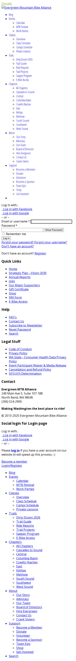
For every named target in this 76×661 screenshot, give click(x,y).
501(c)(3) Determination (25, 374)
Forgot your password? (17, 242)
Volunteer (21, 178)
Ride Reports (22, 68)
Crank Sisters (22, 161)
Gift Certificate (19, 289)
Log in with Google (15, 213)
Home (13, 269)
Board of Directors (24, 149)
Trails (11, 55)
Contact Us (21, 157)
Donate (6, 3)
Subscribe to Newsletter (25, 325)
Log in (6, 238)
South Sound (22, 121)
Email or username (15, 221)
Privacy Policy (18, 353)
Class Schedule (23, 43)
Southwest (21, 125)
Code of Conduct (20, 349)
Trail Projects (22, 72)
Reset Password (20, 329)
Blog (11, 15)
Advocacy (20, 141)
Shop (18, 190)
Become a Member (25, 169)
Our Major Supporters (24, 285)
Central (19, 96)
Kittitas (19, 112)
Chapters (13, 84)
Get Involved (22, 194)
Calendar (20, 23)
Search (13, 334)
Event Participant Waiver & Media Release (37, 365)
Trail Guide (21, 63)
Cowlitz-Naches (23, 104)
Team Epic (21, 186)
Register (40, 253)
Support (13, 165)
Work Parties (22, 31)
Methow (20, 116)
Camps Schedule (24, 47)
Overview (20, 39)
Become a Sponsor (25, 182)
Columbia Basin (23, 100)
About (12, 133)
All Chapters (21, 88)
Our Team (21, 145)
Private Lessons (23, 51)
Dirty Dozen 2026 (24, 59)
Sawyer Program (24, 76)
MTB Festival (22, 27)
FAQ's (13, 317)
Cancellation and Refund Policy (30, 369)
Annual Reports (19, 277)
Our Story (20, 137)
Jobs (12, 281)
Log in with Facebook (16, 209)
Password (9, 226)
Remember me (16, 234)
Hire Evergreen (23, 153)
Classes (12, 35)
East (18, 108)
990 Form (15, 297)
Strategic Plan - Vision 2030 (27, 273)
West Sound (22, 129)
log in (15, 450)
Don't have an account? (17, 246)
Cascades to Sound (25, 92)
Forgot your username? (50, 242)
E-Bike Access (22, 80)
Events (12, 19)
